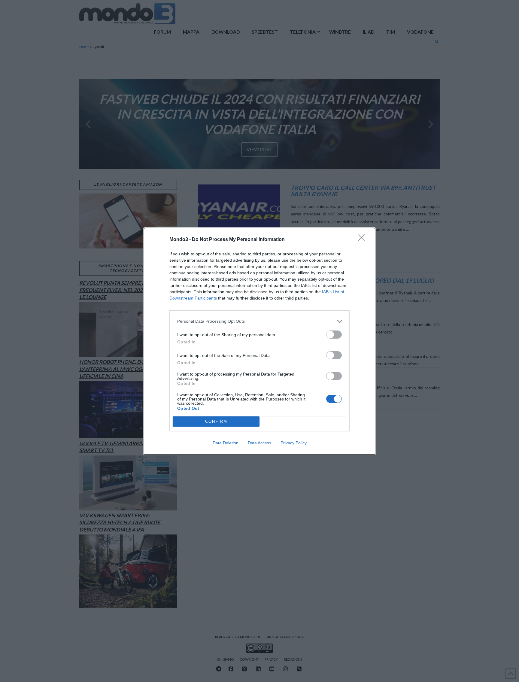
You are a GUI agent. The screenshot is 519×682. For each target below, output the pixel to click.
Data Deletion (225, 442)
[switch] (334, 334)
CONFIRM (216, 421)
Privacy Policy (294, 442)
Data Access (259, 442)
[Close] (363, 239)
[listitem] (259, 321)
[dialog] (259, 341)
